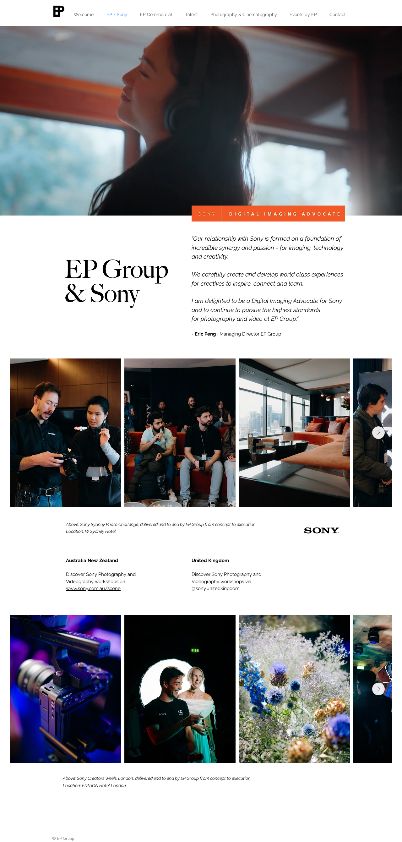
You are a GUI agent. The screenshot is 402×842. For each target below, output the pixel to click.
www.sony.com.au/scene (93, 588)
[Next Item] (378, 432)
